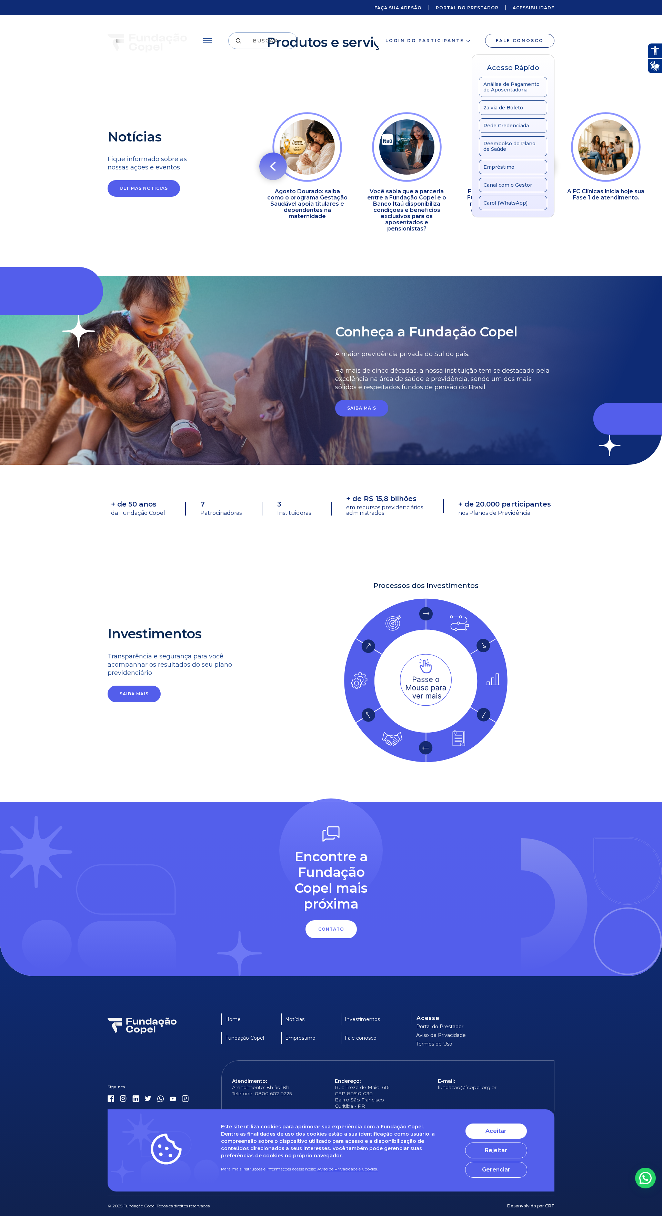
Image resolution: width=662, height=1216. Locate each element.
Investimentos (362, 1019)
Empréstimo (498, 167)
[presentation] (273, 166)
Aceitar (495, 1131)
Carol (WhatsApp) (505, 203)
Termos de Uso (434, 1044)
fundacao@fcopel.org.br (467, 1087)
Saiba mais (361, 408)
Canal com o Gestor (507, 185)
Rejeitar (496, 1150)
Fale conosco (520, 40)
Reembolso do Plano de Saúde (509, 146)
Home (233, 1019)
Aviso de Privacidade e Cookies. (347, 1168)
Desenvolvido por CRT (530, 1205)
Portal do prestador (467, 7)
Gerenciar (496, 1169)
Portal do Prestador (439, 1026)
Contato (331, 929)
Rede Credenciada (506, 125)
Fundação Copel (244, 1038)
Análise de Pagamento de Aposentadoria (511, 87)
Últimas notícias (144, 188)
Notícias (294, 1019)
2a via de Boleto (503, 108)
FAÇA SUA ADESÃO (398, 7)
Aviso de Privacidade (441, 1035)
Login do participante (424, 40)
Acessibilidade (533, 7)
